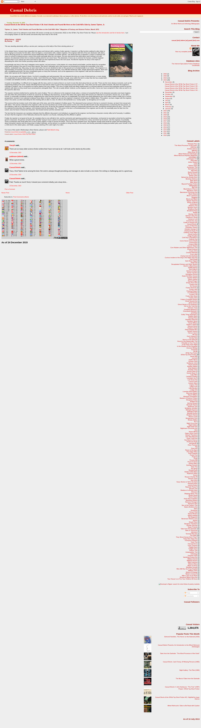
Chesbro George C (191, 229)
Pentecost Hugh (192, 442)
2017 (165, 121)
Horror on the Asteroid (190, 339)
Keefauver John (192, 363)
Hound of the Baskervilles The (187, 341)
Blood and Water (191, 199)
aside (195, 164)
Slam (195, 508)
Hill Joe (194, 334)
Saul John (194, 480)
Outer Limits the (192, 438)
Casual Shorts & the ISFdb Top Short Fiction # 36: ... (182, 86)
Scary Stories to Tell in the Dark (187, 482)
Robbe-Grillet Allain (191, 472)
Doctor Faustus (192, 272)
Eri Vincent (193, 286)
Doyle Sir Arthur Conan (189, 276)
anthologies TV (191, 159)
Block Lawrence (192, 195)
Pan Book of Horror (190, 440)
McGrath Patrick (192, 405)
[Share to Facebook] (33, 132)
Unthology (194, 554)
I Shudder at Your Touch (189, 343)
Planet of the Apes (191, 450)
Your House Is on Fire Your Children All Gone (182, 579)
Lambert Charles (191, 376)
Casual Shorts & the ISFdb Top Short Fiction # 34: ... (182, 90)
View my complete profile (183, 51)
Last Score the (192, 380)
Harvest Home (192, 326)
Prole (195, 458)
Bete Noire (193, 180)
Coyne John (193, 251)
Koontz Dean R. (192, 373)
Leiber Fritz (193, 386)
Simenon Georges (191, 502)
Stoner (195, 520)
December (169, 82)
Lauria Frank (193, 381)
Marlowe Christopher (190, 396)
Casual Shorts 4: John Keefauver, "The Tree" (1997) (182, 687)
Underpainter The (191, 552)
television (194, 532)
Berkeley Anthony (191, 179)
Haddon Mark (192, 316)
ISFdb (195, 351)
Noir (196, 430)
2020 (165, 115)
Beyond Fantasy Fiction (189, 184)
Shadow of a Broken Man (188, 490)
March (167, 104)
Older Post (129, 193)
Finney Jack (193, 289)
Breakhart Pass (192, 211)
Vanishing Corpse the (190, 557)
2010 (165, 135)
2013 (165, 129)
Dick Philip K (193, 269)
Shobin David (192, 495)
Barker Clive (193, 175)
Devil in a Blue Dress (190, 266)
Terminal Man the (191, 534)
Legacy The (193, 385)
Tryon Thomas (192, 545)
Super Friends (192, 527)
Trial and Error (192, 544)
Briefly (195, 212)
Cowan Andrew (192, 249)
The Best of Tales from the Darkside (188, 678)
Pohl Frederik (192, 453)
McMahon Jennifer (191, 408)
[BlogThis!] (29, 132)
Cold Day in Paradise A (189, 237)
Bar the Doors (192, 174)
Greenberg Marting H (190, 311)
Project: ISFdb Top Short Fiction (189, 689)
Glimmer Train (192, 308)
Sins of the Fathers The (189, 505)
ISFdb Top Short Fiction (28, 134)
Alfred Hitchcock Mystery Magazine (185, 155)
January (168, 108)
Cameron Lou (192, 219)
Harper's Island (191, 324)
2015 (165, 125)
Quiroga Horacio (191, 465)
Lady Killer (193, 375)
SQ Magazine (192, 517)
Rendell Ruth (193, 470)
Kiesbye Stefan (192, 366)
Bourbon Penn (192, 207)
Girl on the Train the (190, 306)
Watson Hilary (192, 564)
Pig (196, 447)
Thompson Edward (191, 540)
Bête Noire (193, 182)
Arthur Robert (192, 162)
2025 (165, 76)
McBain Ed (193, 401)
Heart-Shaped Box (191, 329)
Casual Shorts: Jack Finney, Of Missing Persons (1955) (181, 662)
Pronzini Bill (193, 460)
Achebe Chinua (192, 149)
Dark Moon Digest (191, 261)
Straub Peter (193, 522)
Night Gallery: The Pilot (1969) (189, 670)
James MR (193, 356)
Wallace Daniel (192, 559)
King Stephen (192, 368)
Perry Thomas (192, 445)
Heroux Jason (192, 333)
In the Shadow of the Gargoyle (187, 346)
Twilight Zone (192, 549)
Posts (188, 593)
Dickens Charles (191, 271)
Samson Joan (192, 478)
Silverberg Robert (191, 500)
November (169, 92)
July (166, 100)
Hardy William (192, 323)
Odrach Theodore (191, 435)
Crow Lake (193, 254)
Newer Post (5, 193)
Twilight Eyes (193, 547)
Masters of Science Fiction (188, 398)
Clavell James (192, 234)
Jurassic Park (192, 361)
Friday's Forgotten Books (189, 299)
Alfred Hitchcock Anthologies (187, 154)
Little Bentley (193, 388)
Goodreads (196, 65)
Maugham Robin (191, 400)
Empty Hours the (191, 283)
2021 (165, 113)
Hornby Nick (193, 338)
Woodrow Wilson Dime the (188, 577)
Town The (194, 542)
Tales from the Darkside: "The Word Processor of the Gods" (180, 653)
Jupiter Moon (193, 359)
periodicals (192, 443)
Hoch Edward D (192, 336)
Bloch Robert (193, 194)
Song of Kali (193, 512)
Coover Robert (192, 246)
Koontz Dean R (192, 371)
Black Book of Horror (190, 189)
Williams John (192, 570)
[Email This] (27, 132)
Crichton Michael (191, 252)
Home (68, 193)
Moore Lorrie (193, 416)
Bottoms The (193, 206)
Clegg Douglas (192, 236)
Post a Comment (10, 189)
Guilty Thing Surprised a (189, 314)
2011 (165, 133)
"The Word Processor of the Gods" (185, 145)
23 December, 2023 (15, 174)
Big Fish (194, 187)
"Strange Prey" (192, 144)
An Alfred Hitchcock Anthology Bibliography (185, 23)
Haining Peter (192, 318)
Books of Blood (192, 202)
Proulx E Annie (192, 462)
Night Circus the (192, 423)
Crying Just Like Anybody (189, 256)
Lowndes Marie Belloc (190, 391)
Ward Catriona (192, 562)
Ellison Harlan (192, 279)
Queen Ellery (193, 463)
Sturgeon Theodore (190, 524)
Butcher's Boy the (191, 216)
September (169, 96)
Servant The (193, 488)
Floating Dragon (192, 291)
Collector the (193, 239)
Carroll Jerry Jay (191, 221)
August (167, 98)
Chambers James (191, 227)
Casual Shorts (18, 134)
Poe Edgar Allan (192, 452)
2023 (165, 80)
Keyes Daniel (193, 365)
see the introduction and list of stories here (110, 33)
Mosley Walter (192, 420)
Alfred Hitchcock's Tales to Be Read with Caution (184, 705)
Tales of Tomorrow (191, 530)
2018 (165, 119)
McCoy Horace (192, 403)
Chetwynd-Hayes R (190, 231)
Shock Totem (193, 497)
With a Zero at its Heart (189, 575)
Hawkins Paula (192, 328)
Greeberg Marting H (190, 309)
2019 (165, 117)
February (168, 106)
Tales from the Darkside (188, 529)
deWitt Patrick (192, 267)
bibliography (193, 185)
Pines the (194, 448)
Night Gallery (193, 425)
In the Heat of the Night (189, 344)
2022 (165, 111)
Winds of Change (191, 572)
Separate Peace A (191, 487)
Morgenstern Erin (191, 418)
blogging (194, 197)
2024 (165, 78)
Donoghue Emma (191, 274)
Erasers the (193, 284)
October (168, 94)
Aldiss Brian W (192, 152)
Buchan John (193, 214)
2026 (165, 74)
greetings (194, 313)
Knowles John (192, 370)
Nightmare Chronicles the (188, 428)
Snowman (194, 510)
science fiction (192, 485)
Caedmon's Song (191, 217)
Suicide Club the (191, 525)
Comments (190, 596)
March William (192, 395)
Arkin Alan (194, 160)
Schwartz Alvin (192, 483)
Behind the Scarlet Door (189, 177)
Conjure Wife (193, 244)
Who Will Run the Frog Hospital (187, 569)
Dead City (194, 262)
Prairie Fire (193, 455)
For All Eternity (192, 293)
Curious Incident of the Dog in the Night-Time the (181, 257)
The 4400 (193, 535)
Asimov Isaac (192, 165)
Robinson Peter (192, 473)
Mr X (195, 421)
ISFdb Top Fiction (191, 353)
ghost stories (193, 303)
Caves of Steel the (191, 226)
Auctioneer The (192, 167)
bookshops (193, 204)
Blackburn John (192, 190)
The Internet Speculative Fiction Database (186, 64)
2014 (165, 127)
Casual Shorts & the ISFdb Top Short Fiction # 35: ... (182, 88)
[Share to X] (31, 132)
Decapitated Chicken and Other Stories (184, 264)
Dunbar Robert (192, 277)
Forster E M (193, 294)
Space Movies (192, 513)
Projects (194, 457)
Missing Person (192, 413)
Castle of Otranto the (190, 222)
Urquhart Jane (192, 555)
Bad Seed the (192, 169)
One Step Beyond (191, 436)
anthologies (192, 157)
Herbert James (192, 331)
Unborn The (193, 550)
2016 (165, 123)
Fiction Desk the (191, 288)
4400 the (193, 147)
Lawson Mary (192, 383)
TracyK (12, 145)
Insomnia (194, 349)
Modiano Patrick (192, 415)
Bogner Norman (192, 200)
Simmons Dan (192, 503)
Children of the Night (190, 232)
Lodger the (193, 390)
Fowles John (193, 298)
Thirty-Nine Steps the (190, 539)
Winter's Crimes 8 (191, 574)
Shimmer (194, 492)
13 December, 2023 (15, 152)
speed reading (192, 515)
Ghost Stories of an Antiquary (187, 304)
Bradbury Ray (192, 209)
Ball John (194, 170)
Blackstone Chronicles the (188, 192)
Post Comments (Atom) (21, 197)
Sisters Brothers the (190, 507)
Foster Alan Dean (191, 296)
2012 (165, 131)
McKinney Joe (192, 406)
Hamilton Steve (192, 321)
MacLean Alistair (191, 393)
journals (194, 358)
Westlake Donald (191, 567)
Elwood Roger (192, 281)
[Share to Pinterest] (35, 132)
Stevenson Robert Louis (189, 519)
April (167, 102)
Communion (193, 242)
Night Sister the (192, 426)
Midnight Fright (192, 411)
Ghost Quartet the (191, 301)
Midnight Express (191, 410)
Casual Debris (23, 10)
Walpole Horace (192, 560)
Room (195, 475)
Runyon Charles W (191, 477)
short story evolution (190, 498)
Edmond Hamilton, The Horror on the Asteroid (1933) (182, 637)
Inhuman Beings (191, 348)
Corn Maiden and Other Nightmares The (183, 247)
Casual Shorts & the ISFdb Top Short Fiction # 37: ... (182, 84)
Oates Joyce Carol (191, 433)
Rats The (194, 467)
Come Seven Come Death (188, 241)
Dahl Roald (193, 259)
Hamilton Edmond (191, 319)
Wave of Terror (192, 565)
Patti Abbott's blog (53, 130)
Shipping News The (190, 493)
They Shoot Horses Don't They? (186, 537)
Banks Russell (192, 172)
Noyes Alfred (193, 431)
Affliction (194, 150)
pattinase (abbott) (16, 156)
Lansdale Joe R (192, 378)
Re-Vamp (194, 468)
